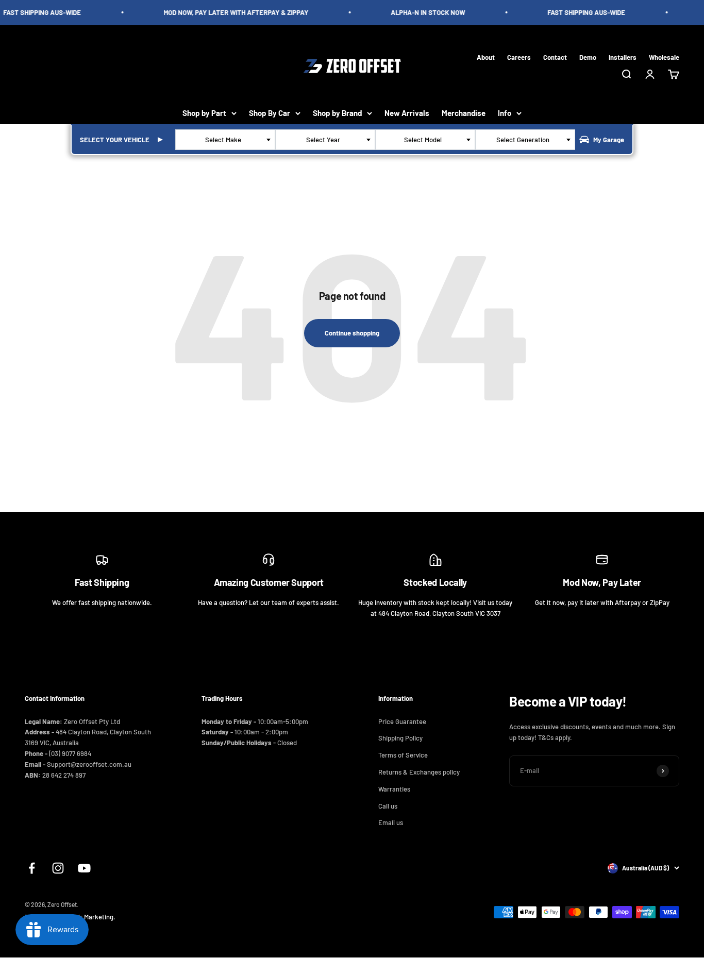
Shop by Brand (337, 112)
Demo (587, 57)
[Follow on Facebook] (32, 868)
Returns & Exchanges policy (419, 772)
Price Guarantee (402, 721)
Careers (519, 57)
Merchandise (463, 112)
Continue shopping (352, 333)
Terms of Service (403, 755)
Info (504, 112)
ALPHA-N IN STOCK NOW (424, 12)
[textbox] (225, 139)
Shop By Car (269, 112)
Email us (390, 822)
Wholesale (664, 57)
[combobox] (225, 139)
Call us (387, 806)
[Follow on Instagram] (58, 868)
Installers (622, 57)
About (486, 57)
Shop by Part (204, 112)
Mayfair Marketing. (88, 917)
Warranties (394, 789)
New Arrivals (406, 112)
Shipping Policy (400, 738)
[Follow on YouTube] (84, 868)
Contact (555, 57)
